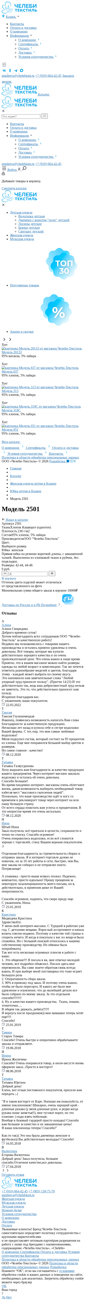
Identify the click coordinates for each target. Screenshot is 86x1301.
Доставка (25, 52)
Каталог (44, 94)
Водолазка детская (31, 216)
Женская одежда (21, 235)
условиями (67, 1271)
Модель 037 (10, 371)
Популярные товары (24, 285)
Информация (19, 35)
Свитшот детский (31, 231)
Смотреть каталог (14, 188)
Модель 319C (11, 410)
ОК (4, 1286)
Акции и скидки (22, 331)
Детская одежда (21, 212)
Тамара (7, 1032)
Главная (15, 468)
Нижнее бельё (12, 1210)
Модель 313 (10, 391)
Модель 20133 (12, 352)
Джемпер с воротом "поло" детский (44, 220)
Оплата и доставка (23, 27)
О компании (19, 31)
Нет (9, 1297)
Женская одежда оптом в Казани (33, 483)
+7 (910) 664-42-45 (48, 75)
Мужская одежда (22, 239)
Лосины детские (30, 224)
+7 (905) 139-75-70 (42, 1191)
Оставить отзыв (13, 1174)
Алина (6, 625)
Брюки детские (29, 227)
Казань (11, 17)
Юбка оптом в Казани (25, 491)
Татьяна (7, 762)
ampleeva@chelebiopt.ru (18, 75)
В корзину (9, 578)
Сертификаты (28, 44)
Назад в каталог (16, 519)
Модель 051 (10, 429)
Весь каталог (11, 442)
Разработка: (58, 461)
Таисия (7, 712)
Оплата (24, 48)
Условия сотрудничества (36, 57)
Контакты (17, 24)
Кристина (9, 914)
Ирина (6, 1055)
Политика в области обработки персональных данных (40, 457)
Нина (5, 823)
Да (3, 1297)
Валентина (9, 1151)
